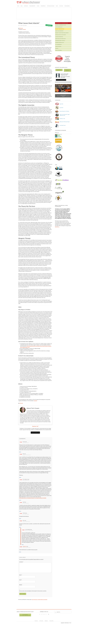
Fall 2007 (35, 400)
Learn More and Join (35, 432)
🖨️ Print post (20, 28)
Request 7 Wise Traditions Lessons (61, 32)
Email (20, 579)
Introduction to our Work (60, 34)
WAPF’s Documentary (59, 30)
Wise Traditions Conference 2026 (61, 23)
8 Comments (49, 25)
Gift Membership (58, 44)
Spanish (24, 29)
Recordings (68, 90)
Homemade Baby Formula (60, 40)
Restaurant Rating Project (65, 121)
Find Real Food (62, 125)
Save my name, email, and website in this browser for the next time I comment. (32, 590)
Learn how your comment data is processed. (39, 599)
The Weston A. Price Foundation (28, 2)
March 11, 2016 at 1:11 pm (26, 480)
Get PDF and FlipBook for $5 (61, 79)
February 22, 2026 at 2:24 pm (29, 530)
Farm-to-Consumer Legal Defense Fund (65, 115)
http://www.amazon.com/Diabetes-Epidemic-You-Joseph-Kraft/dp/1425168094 (32, 497)
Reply (20, 477)
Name (20, 574)
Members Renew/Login (59, 42)
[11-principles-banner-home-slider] (44, 13)
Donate (56, 48)
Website (20, 584)
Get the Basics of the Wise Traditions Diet (25, 615)
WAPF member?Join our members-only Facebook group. (63, 96)
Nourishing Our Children (64, 111)
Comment (21, 561)
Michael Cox (24, 546)
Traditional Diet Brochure (60, 38)
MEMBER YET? (67, 70)
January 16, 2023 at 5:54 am (26, 521)
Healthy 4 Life (62, 118)
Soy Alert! (61, 107)
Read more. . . (57, 226)
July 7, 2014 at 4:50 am (26, 442)
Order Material (58, 46)
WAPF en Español (58, 50)
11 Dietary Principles (59, 36)
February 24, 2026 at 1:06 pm (27, 547)
